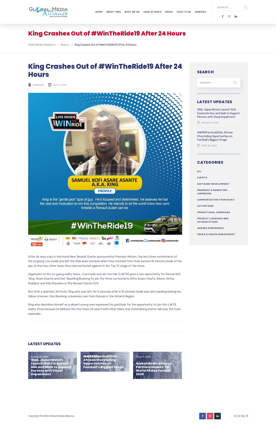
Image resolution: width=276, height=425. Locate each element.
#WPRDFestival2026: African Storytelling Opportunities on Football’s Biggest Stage (103, 361)
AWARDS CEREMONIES (210, 228)
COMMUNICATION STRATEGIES (215, 199)
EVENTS (202, 177)
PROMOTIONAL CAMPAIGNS (213, 212)
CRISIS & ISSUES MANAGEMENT (216, 234)
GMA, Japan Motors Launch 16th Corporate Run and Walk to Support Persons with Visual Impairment (51, 367)
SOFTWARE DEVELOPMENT (213, 184)
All (199, 171)
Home (99, 12)
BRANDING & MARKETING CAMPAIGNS (212, 192)
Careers (200, 12)
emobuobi (38, 85)
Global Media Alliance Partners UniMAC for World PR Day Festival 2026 (154, 369)
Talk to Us (183, 12)
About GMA (113, 12)
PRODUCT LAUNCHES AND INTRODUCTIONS (212, 220)
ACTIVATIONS (205, 206)
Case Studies (152, 12)
